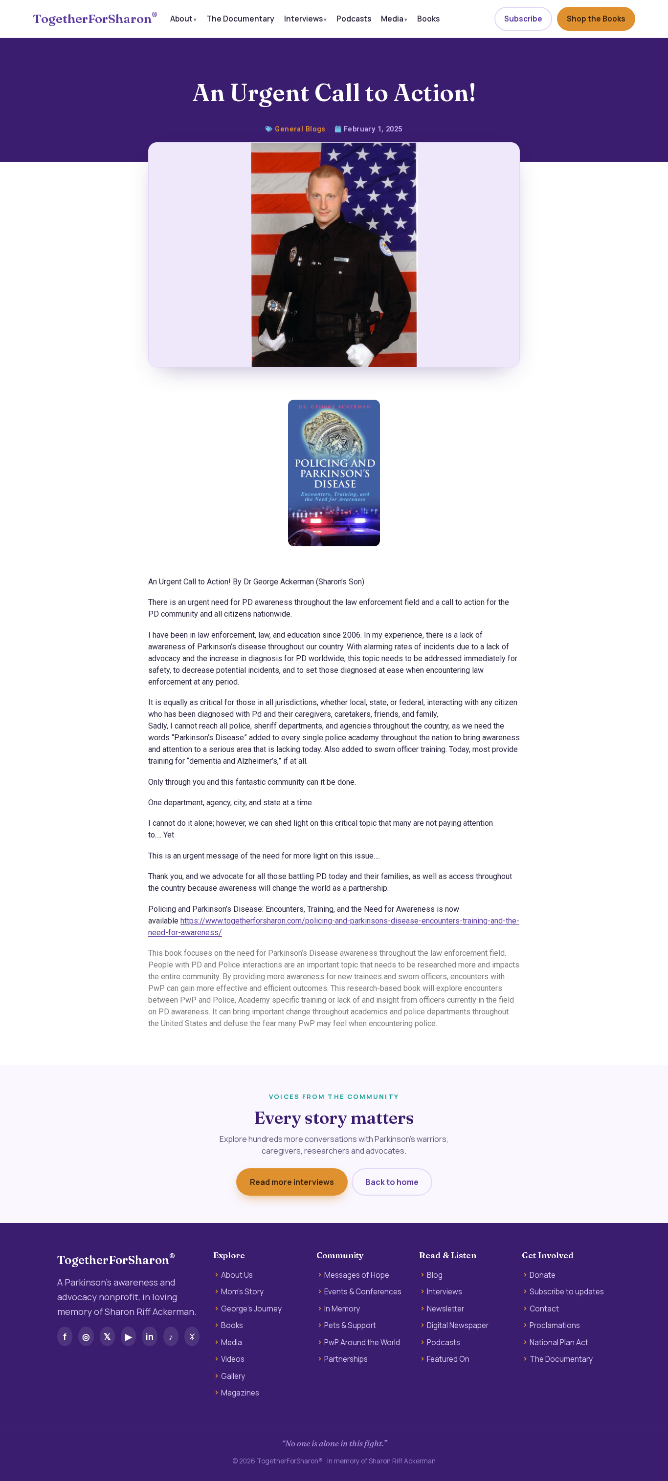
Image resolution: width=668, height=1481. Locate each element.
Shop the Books (596, 19)
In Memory (342, 1309)
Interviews (303, 18)
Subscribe (523, 19)
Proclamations (555, 1326)
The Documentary (240, 18)
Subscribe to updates (567, 1292)
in (150, 1336)
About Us (237, 1275)
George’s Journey (251, 1309)
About (181, 18)
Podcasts (353, 18)
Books (428, 18)
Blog (435, 1275)
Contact (544, 1309)
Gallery (233, 1376)
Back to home (392, 1182)
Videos (233, 1359)
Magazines (240, 1393)
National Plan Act (559, 1343)
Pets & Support (350, 1326)
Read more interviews (292, 1182)
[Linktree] (192, 1336)
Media (392, 18)
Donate (543, 1275)
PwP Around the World (362, 1343)
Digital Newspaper (458, 1326)
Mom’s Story (242, 1292)
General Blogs (300, 129)
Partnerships (346, 1359)
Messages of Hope (356, 1275)
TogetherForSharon (95, 19)
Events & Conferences (362, 1292)
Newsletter (445, 1309)
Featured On (448, 1359)
